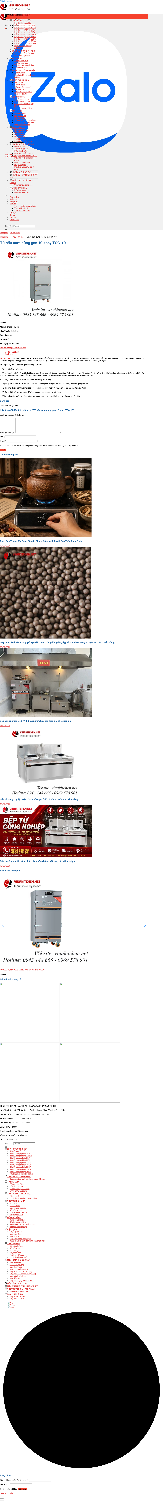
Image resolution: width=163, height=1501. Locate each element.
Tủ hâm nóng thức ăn (23, 91)
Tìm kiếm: (9, 25)
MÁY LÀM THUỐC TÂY (21, 172)
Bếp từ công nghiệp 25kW (25, 41)
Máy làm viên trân (21, 192)
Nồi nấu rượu (19, 132)
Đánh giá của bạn (8, 415)
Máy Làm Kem (20, 116)
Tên (2, 437)
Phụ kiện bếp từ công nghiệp (21, 1174)
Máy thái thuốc (20, 151)
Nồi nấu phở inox (21, 130)
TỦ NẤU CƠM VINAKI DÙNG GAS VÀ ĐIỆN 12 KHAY (22, 970)
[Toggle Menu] (6, 195)
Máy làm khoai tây (21, 190)
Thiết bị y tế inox (21, 139)
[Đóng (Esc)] (1, 1498)
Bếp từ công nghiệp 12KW (25, 34)
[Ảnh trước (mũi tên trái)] (1, 1500)
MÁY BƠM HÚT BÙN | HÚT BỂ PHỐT (22, 1286)
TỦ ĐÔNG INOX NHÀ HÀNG (23, 51)
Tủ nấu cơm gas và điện (24, 65)
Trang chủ (4, 233)
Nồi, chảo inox (20, 137)
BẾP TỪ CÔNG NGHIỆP (21, 21)
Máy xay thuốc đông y (23, 153)
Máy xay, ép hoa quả (22, 87)
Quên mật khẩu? (7, 1493)
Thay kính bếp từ (21, 208)
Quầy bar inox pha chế (23, 185)
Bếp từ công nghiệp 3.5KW (25, 27)
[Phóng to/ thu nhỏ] (3, 1498)
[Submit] (6, 28)
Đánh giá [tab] (9, 354)
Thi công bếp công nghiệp (25, 206)
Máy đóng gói (20, 165)
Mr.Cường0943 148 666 (10, 155)
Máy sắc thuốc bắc (22, 162)
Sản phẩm (14, 201)
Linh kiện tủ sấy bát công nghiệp (23, 1198)
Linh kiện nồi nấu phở (23, 141)
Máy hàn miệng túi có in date (22, 1280)
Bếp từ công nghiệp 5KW (24, 30)
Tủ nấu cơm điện (21, 61)
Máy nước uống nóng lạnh (25, 120)
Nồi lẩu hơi (18, 82)
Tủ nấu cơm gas (21, 63)
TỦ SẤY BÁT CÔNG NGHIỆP (23, 70)
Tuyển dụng (14, 219)
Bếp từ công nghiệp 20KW (25, 39)
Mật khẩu (4, 1484)
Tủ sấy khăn (19, 73)
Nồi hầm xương (20, 89)
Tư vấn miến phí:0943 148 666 (13, 348)
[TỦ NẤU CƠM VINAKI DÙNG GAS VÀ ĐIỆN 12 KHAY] (46, 965)
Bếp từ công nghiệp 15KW (25, 37)
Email (3, 441)
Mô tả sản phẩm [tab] (12, 352)
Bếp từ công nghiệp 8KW (24, 32)
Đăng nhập (22, 1489)
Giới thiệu (13, 199)
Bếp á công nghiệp (21, 99)
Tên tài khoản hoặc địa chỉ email (14, 1480)
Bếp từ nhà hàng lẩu (22, 23)
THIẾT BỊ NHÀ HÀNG (20, 80)
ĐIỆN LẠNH (17, 111)
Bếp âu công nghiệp (22, 101)
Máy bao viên (19, 146)
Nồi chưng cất (20, 134)
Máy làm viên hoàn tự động (25, 155)
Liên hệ (13, 217)
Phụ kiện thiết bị (21, 94)
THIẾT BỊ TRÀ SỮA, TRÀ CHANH (21, 1289)
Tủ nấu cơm (15, 233)
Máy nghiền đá (20, 113)
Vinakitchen (14, 197)
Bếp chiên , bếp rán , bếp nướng (22, 1224)
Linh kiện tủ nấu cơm (23, 67)
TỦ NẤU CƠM (17, 58)
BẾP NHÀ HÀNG (18, 97)
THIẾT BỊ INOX (18, 128)
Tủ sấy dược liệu (21, 149)
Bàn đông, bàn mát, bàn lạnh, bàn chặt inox (24, 54)
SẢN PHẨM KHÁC (19, 188)
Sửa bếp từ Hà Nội (22, 210)
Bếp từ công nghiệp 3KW (24, 25)
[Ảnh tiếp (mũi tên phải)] (3, 1500)
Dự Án (12, 215)
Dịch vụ (13, 204)
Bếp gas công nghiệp (23, 108)
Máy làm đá (19, 118)
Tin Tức (13, 213)
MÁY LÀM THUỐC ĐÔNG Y (23, 144)
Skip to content (6, 1)
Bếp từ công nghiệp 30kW (25, 43)
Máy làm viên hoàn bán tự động (23, 1274)
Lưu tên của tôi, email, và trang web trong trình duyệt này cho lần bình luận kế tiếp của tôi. (40, 445)
